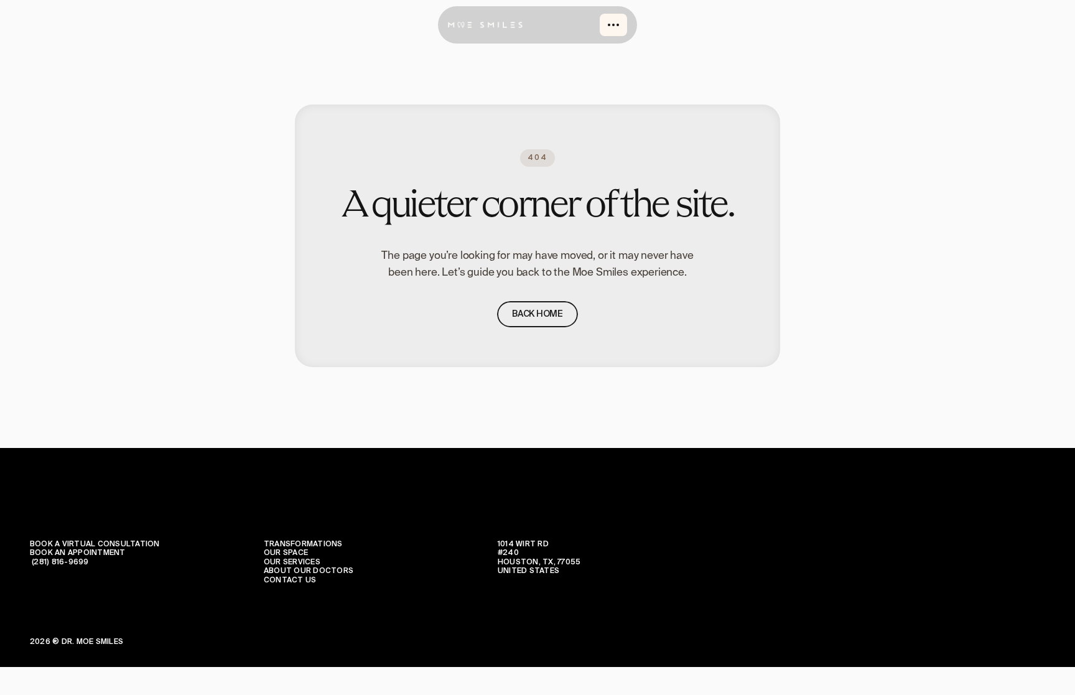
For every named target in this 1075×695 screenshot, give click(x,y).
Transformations (303, 544)
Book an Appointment (78, 553)
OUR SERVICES (292, 562)
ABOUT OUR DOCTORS (308, 571)
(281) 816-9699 (59, 562)
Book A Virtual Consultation (94, 544)
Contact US (290, 580)
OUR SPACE (286, 553)
